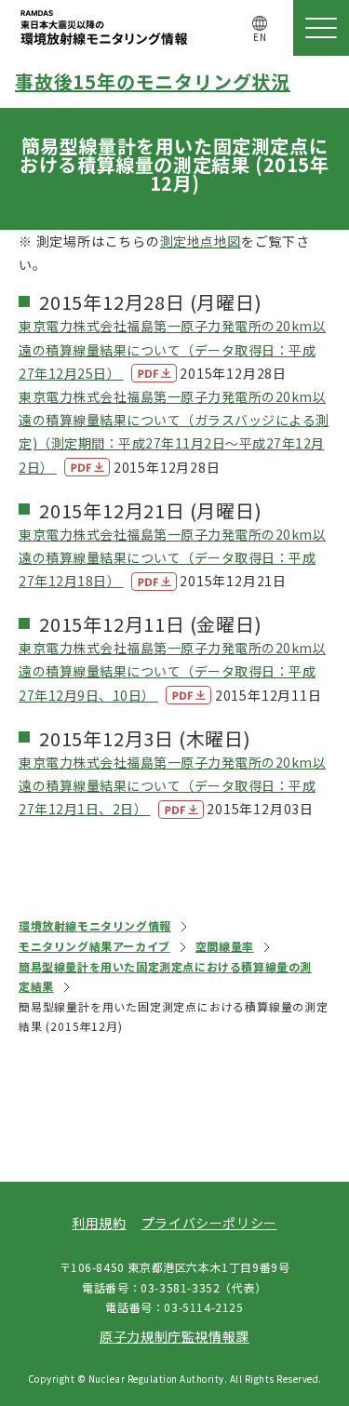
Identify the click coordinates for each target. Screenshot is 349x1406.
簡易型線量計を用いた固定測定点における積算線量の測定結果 (165, 976)
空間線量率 (224, 946)
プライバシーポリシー (209, 1222)
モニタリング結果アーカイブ (94, 946)
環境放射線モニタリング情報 (95, 925)
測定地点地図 (200, 241)
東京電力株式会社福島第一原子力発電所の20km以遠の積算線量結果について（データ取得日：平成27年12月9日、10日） (172, 670)
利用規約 (99, 1222)
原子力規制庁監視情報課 (174, 1336)
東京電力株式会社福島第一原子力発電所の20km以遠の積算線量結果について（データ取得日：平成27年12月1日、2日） (172, 785)
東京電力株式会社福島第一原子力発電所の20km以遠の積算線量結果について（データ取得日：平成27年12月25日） (172, 349)
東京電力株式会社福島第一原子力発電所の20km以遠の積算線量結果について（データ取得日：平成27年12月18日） (172, 557)
